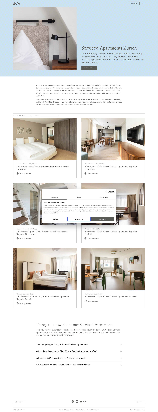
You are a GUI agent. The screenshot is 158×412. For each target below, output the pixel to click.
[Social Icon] (73, 401)
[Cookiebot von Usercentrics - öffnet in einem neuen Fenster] (107, 191)
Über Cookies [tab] (104, 197)
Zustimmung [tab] (54, 197)
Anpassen (78, 219)
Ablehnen (55, 219)
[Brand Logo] (16, 3)
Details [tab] (79, 197)
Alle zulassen (102, 219)
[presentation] (79, 344)
